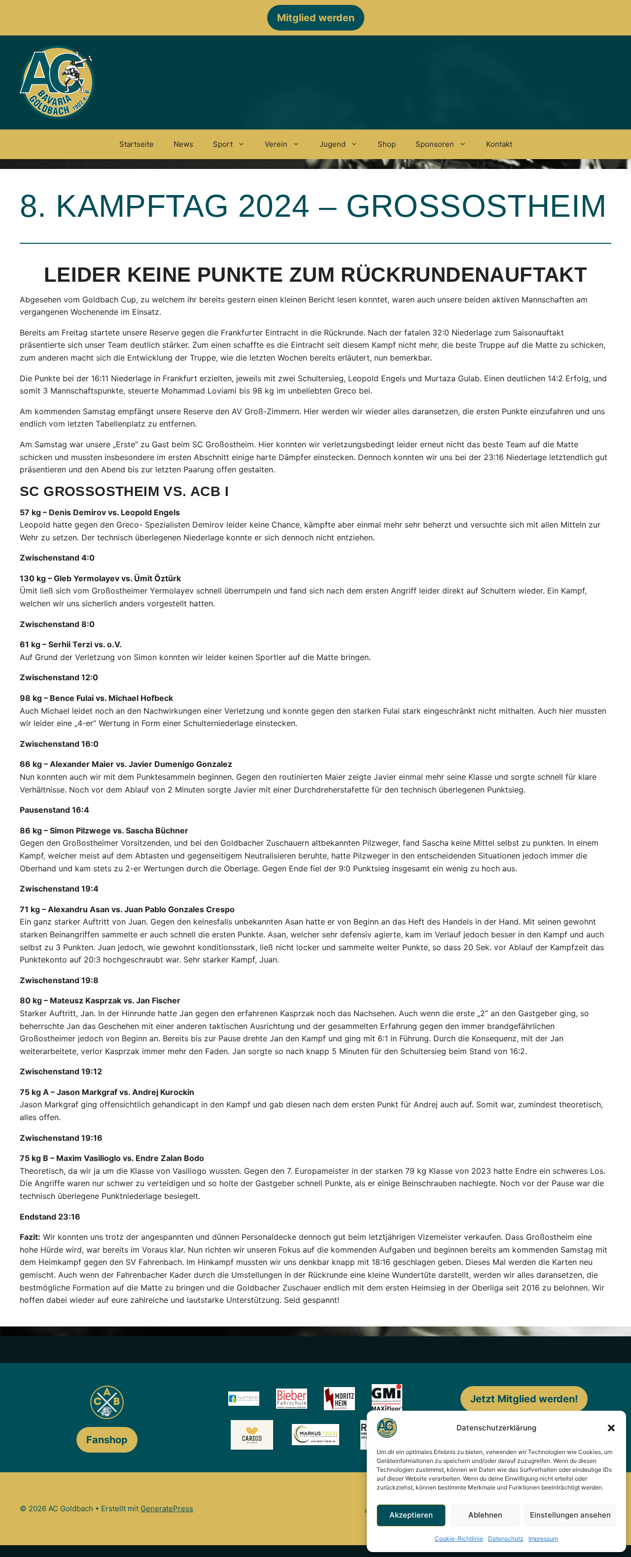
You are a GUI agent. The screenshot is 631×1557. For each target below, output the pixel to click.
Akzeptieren (411, 1515)
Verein (276, 144)
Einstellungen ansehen (570, 1515)
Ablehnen (485, 1515)
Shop (387, 144)
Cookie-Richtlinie (459, 1538)
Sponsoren (435, 144)
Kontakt (499, 144)
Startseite (136, 144)
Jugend (332, 144)
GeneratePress (166, 1508)
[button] (611, 1428)
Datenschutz (506, 1538)
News (183, 144)
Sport (223, 144)
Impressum (543, 1538)
